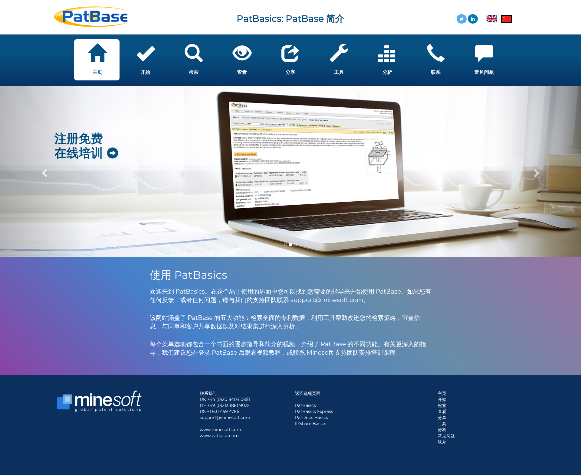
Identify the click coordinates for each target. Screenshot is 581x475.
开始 (442, 399)
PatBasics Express (314, 411)
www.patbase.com (219, 435)
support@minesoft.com (225, 417)
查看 (442, 411)
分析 (442, 429)
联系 (442, 441)
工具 (442, 423)
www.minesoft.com (220, 429)
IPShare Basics (310, 423)
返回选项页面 (307, 393)
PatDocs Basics (311, 417)
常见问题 (446, 435)
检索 (442, 405)
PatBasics (305, 405)
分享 (442, 417)
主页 (442, 393)
